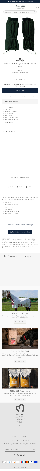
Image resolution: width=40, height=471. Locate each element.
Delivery (14, 72)
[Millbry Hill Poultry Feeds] (20, 378)
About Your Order (19, 436)
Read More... (9, 122)
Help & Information (19, 432)
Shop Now (20, 322)
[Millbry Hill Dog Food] (20, 338)
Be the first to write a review (20, 232)
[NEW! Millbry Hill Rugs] (20, 300)
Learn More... (32, 96)
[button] (20, 231)
